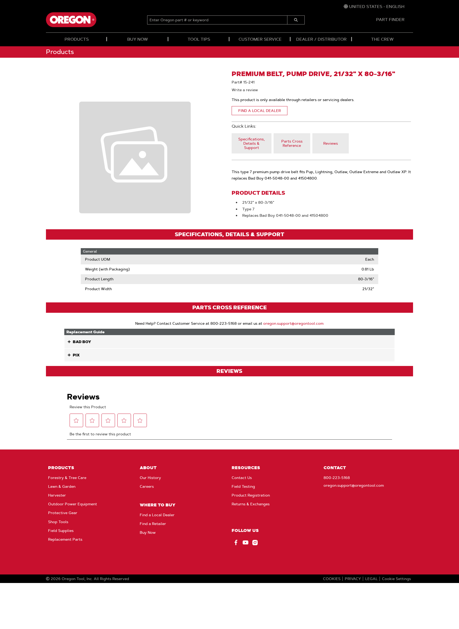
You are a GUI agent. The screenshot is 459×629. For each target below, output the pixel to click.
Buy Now (148, 532)
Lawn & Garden (61, 486)
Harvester (57, 495)
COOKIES (332, 578)
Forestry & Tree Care (67, 478)
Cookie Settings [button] (396, 578)
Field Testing (243, 486)
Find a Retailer (153, 524)
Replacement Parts (65, 539)
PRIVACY (353, 578)
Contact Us (242, 478)
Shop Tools (58, 522)
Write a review (245, 90)
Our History (150, 478)
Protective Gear (62, 513)
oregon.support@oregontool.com (293, 323)
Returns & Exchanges (251, 504)
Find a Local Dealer (157, 515)
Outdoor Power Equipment (72, 504)
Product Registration (251, 495)
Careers (147, 486)
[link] (374, 6)
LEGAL (371, 578)
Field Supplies (61, 530)
